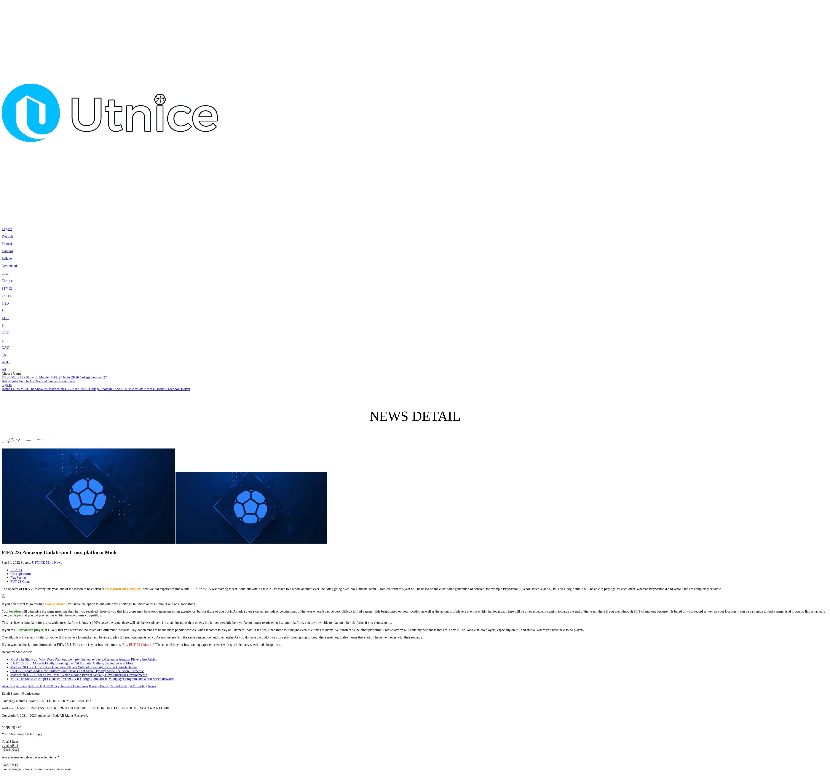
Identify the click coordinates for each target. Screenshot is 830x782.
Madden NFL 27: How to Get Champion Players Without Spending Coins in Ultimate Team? (73, 667)
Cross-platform (20, 574)
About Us (8, 686)
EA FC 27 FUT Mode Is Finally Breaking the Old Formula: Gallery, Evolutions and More (71, 663)
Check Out (10, 749)
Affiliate (69, 381)
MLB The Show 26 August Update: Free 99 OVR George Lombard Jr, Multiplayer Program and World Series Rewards (92, 679)
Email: (6, 693)
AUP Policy (51, 686)
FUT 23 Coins (20, 581)
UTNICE (38, 562)
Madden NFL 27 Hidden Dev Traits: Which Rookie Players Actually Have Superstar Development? (78, 675)
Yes (5, 765)
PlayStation (18, 577)
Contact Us (56, 381)
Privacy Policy (99, 686)
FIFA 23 (16, 570)
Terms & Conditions (74, 686)
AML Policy (138, 686)
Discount (41, 381)
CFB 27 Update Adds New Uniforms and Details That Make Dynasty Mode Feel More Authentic (77, 671)
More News (54, 562)
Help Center (10, 381)
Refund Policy (119, 686)
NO (14, 765)
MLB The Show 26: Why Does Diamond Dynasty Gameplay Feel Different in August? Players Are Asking (83, 659)
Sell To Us (27, 381)
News (152, 686)
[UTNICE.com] (110, 218)
